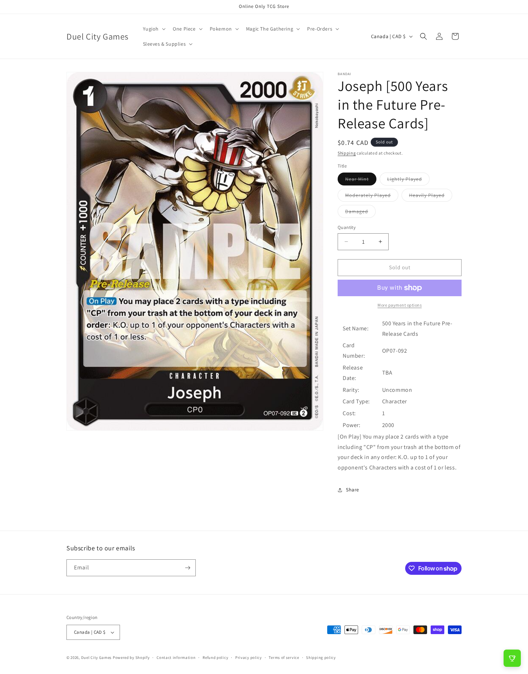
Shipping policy (321, 657)
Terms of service (284, 657)
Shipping (347, 153)
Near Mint (360, 180)
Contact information (176, 657)
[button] (154, 28)
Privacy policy (248, 657)
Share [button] (352, 489)
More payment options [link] (400, 305)
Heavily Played (430, 197)
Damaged (360, 213)
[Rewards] (512, 658)
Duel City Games (96, 657)
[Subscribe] (187, 567)
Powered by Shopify (131, 657)
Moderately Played (371, 197)
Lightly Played (408, 180)
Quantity (347, 227)
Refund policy (215, 657)
